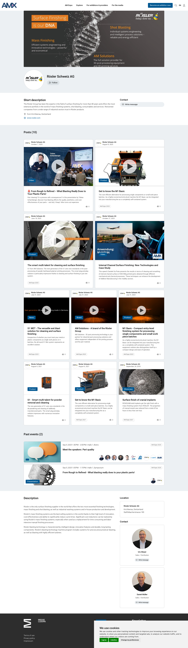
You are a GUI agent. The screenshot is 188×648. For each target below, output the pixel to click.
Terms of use (29, 635)
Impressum (28, 641)
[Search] (176, 5)
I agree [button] (103, 640)
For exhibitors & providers (97, 5)
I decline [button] (114, 640)
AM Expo (68, 5)
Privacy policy (29, 638)
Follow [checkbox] (54, 83)
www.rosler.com (33, 118)
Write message (131, 104)
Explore (79, 5)
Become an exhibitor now (160, 5)
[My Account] (184, 5)
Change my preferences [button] (130, 640)
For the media (117, 5)
